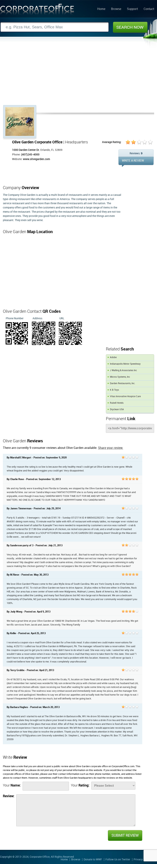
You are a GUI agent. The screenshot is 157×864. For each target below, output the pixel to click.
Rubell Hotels (116, 403)
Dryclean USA (117, 409)
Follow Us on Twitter (117, 859)
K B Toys (114, 390)
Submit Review (124, 835)
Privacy (138, 859)
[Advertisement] (78, 76)
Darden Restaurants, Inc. (122, 383)
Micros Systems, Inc (120, 377)
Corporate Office (37, 10)
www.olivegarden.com (36, 159)
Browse (116, 9)
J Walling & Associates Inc (123, 370)
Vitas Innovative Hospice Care (125, 396)
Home (101, 9)
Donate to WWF (93, 859)
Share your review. (110, 448)
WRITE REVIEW (136, 162)
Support (132, 9)
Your (12, 785)
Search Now (130, 27)
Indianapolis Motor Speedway (125, 364)
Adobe (113, 357)
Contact (149, 9)
